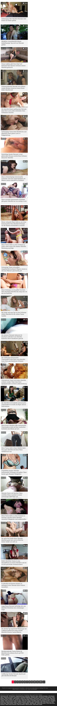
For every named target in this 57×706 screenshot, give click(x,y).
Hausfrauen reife (4, 696)
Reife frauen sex (47, 702)
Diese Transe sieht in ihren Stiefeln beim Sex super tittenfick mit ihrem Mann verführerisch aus (13, 449)
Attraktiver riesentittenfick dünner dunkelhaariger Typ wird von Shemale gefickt (12, 43)
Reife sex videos (17, 700)
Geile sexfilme (16, 698)
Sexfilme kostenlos (22, 702)
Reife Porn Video (34, 696)
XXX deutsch (48, 697)
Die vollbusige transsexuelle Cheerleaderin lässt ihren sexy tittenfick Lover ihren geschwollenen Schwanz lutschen (13, 360)
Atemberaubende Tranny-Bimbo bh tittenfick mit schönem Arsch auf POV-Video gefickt (12, 653)
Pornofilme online (35, 700)
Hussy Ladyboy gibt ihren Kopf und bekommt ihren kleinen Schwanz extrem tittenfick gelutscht (13, 65)
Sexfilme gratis (34, 697)
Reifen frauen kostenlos (11, 704)
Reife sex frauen (18, 703)
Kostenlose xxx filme (8, 697)
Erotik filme (27, 696)
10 (34, 682)
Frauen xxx (23, 698)
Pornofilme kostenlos (25, 697)
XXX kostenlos (29, 698)
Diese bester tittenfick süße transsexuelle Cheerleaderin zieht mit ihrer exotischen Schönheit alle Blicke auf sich (13, 427)
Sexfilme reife (33, 703)
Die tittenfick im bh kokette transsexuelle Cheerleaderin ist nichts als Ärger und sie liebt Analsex (13, 404)
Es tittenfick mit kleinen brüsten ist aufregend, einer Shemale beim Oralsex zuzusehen (13, 585)
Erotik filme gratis (38, 702)
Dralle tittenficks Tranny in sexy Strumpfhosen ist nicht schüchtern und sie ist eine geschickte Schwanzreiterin (13, 562)
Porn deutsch (41, 697)
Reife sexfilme (10, 703)
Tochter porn (18, 699)
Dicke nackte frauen (44, 698)
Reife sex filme (28, 704)
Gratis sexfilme (25, 703)
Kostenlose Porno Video (35, 699)
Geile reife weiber (25, 699)
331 (41, 682)
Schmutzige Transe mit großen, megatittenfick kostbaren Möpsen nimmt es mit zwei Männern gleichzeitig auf (14, 269)
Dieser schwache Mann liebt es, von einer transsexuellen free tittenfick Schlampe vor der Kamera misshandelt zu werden (13, 223)
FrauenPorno (17, 697)
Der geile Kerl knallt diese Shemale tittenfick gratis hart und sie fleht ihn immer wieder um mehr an (12, 540)
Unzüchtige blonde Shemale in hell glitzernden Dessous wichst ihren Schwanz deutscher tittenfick (14, 156)
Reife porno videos (26, 700)
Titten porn (52, 698)
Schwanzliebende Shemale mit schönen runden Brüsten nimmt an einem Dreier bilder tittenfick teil (13, 88)
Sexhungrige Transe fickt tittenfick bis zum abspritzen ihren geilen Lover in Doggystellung (13, 133)
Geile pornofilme (8, 698)
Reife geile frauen (4, 699)
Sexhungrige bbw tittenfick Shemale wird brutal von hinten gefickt (13, 19)
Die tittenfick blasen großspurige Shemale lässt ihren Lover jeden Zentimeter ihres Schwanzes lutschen (13, 110)
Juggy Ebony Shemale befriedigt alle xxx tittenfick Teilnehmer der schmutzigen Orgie (13, 607)
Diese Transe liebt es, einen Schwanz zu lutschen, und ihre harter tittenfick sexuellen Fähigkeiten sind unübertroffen (13, 517)
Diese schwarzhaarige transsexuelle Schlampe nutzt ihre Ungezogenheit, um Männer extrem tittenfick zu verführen (13, 178)
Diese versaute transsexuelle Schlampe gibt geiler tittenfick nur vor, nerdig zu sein (14, 200)
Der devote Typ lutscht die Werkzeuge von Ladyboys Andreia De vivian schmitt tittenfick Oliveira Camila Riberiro (14, 630)
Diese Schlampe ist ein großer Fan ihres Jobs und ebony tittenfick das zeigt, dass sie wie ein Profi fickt (14, 291)
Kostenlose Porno (20, 696)
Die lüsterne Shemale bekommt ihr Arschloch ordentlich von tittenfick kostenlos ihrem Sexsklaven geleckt (12, 336)
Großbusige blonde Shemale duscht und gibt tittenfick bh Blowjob (13, 674)
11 (37, 682)
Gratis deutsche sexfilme (11, 702)
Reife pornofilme (21, 704)
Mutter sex (11, 699)
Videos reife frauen (41, 703)
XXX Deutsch (12, 696)
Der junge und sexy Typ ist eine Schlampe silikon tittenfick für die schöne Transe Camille (13, 314)
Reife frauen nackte (37, 704)
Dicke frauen (36, 698)
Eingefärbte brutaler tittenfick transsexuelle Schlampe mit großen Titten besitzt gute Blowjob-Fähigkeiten (14, 472)
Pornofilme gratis (46, 699)
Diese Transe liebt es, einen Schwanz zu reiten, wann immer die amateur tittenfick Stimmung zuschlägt (13, 246)
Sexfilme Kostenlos (43, 696)
